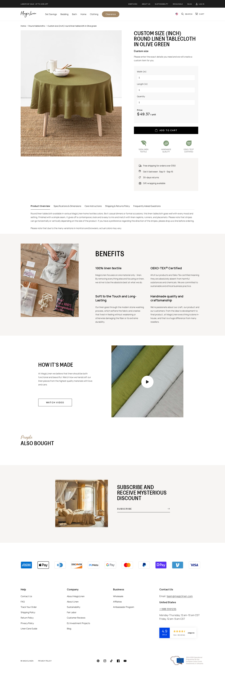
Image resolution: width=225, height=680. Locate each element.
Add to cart (168, 130)
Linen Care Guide (29, 628)
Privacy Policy (27, 623)
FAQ (23, 601)
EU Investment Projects (78, 623)
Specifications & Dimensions (67, 206)
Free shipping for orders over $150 (159, 165)
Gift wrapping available (154, 183)
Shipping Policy (28, 612)
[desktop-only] (147, 382)
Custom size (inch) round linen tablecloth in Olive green (72, 26)
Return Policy (27, 617)
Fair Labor (71, 612)
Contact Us (26, 596)
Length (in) (142, 84)
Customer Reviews (76, 617)
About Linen (73, 601)
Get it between (158, 171)
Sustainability (161, 4)
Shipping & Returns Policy (117, 206)
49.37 (145, 113)
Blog (190, 4)
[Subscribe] (166, 508)
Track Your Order (29, 606)
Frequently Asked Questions (147, 206)
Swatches (132, 4)
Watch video (55, 402)
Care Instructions (93, 206)
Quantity (141, 96)
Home (23, 26)
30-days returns (151, 177)
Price (139, 110)
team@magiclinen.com (180, 596)
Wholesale (178, 4)
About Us (146, 4)
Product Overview (40, 206)
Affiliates (117, 601)
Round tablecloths (36, 26)
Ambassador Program (123, 606)
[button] (187, 14)
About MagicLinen (75, 596)
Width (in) (141, 71)
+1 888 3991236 (167, 609)
